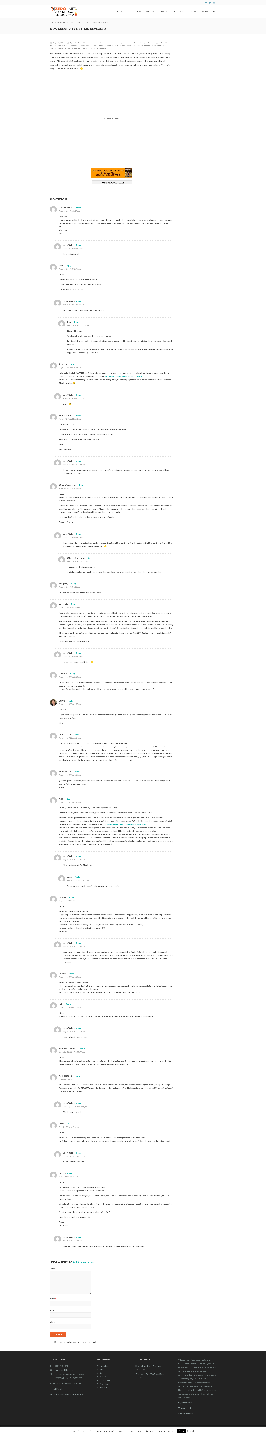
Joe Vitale (68, 245)
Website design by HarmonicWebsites (66, 1394)
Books (147, 43)
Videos (103, 1376)
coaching (154, 43)
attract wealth (128, 43)
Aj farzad (63, 364)
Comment (54, 1269)
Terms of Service (185, 1408)
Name (53, 1299)
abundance (107, 43)
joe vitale (89, 45)
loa (120, 45)
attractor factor (138, 43)
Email (52, 1310)
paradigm (61, 48)
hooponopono (73, 45)
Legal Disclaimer (185, 1402)
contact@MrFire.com (64, 1370)
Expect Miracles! (57, 1389)
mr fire (159, 45)
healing (64, 45)
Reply (78, 208)
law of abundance (99, 45)
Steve (62, 700)
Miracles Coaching (145, 12)
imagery (82, 45)
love (123, 45)
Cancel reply (87, 1262)
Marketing (129, 45)
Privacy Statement (186, 1413)
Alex (76, 1262)
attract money (117, 43)
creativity (161, 43)
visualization (101, 48)
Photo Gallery (106, 1380)
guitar (59, 45)
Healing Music (178, 12)
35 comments (91, 43)
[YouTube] (214, 3)
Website (53, 1322)
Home (110, 12)
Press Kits (104, 1384)
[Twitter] (210, 3)
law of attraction (112, 45)
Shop (129, 12)
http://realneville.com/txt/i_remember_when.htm (125, 824)
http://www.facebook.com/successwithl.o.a (123, 376)
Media (161, 12)
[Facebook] (206, 3)
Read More (191, 1431)
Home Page (105, 1366)
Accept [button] (181, 1431)
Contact (205, 12)
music (165, 45)
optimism (53, 48)
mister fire (152, 45)
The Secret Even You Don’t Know (149, 1374)
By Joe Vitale (75, 43)
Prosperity (69, 48)
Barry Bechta (66, 207)
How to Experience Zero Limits (148, 1366)
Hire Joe (193, 12)
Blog (119, 12)
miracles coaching (141, 45)
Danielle (63, 673)
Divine (167, 43)
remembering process (82, 48)
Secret (93, 48)
